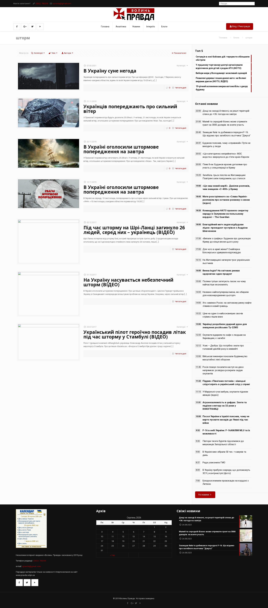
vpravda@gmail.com (62, 3)
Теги (53, 53)
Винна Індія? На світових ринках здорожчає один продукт (221, 272)
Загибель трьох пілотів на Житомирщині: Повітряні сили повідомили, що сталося (224, 177)
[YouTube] (140, 603)
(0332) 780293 (41, 3)
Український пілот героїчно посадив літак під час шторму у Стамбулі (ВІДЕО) (134, 334)
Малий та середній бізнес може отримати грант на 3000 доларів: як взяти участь (225, 123)
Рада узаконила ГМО (214, 462)
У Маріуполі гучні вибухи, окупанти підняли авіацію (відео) (225, 393)
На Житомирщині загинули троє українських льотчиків (226, 262)
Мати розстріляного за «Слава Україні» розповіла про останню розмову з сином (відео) (226, 199)
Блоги (236, 37)
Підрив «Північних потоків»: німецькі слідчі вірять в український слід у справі (226, 383)
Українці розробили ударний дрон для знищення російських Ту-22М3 (225, 326)
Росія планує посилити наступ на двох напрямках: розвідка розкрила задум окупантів (223, 370)
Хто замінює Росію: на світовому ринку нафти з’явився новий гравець (227, 304)
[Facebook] (127, 603)
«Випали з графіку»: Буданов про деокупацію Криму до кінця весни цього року (227, 240)
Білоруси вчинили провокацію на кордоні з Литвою (226, 482)
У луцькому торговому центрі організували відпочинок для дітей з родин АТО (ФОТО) (219, 66)
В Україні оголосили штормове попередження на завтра (121, 149)
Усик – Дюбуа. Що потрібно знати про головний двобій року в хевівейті (223, 347)
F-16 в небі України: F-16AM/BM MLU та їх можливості (226, 432)
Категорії (38, 53)
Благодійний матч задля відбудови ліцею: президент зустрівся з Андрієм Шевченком (225, 227)
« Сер (112, 555)
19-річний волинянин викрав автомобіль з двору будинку (222, 88)
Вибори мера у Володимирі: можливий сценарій (221, 73)
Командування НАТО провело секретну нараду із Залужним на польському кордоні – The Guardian (225, 213)
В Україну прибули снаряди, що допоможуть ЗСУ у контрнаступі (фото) (226, 472)
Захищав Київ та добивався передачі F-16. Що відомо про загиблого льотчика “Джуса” (226, 134)
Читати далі (180, 87)
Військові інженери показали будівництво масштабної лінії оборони (225, 358)
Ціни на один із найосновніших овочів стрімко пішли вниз (223, 315)
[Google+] (132, 603)
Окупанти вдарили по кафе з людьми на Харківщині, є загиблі (224, 336)
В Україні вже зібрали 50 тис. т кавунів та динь (224, 453)
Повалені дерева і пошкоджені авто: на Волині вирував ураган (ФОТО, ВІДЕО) (221, 80)
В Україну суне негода (109, 71)
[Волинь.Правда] (134, 14)
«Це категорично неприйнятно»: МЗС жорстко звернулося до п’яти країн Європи (226, 155)
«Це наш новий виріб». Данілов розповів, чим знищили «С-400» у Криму (226, 187)
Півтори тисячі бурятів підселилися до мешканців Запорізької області (223, 443)
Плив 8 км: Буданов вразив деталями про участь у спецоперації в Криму (225, 166)
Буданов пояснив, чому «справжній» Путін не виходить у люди (226, 145)
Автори (67, 53)
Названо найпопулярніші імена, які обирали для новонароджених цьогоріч (226, 294)
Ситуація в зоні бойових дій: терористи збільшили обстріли (223, 58)
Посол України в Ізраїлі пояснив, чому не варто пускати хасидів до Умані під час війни (226, 419)
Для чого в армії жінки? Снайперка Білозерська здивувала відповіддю (222, 251)
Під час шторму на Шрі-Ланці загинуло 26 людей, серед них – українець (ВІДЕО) (134, 229)
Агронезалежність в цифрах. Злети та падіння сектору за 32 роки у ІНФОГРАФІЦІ (225, 405)
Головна (223, 37)
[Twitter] (136, 603)
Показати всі (180, 53)
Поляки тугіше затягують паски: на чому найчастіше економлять (224, 283)
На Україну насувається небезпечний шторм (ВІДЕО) (128, 282)
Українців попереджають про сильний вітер (130, 108)
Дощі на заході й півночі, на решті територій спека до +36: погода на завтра (226, 112)
